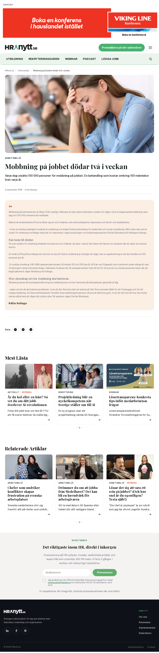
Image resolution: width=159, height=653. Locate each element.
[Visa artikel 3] (81, 427)
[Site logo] (21, 47)
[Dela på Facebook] (15, 329)
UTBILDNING (14, 58)
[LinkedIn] (7, 630)
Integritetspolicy (136, 647)
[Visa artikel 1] (77, 427)
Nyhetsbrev (145, 633)
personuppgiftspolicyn (59, 582)
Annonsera (144, 622)
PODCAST (89, 58)
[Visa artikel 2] (79, 427)
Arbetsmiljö (23, 70)
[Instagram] (25, 630)
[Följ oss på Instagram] (23, 329)
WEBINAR (71, 58)
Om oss (143, 616)
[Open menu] (150, 47)
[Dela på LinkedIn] (31, 329)
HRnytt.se (9, 70)
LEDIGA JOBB (110, 58)
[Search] (150, 59)
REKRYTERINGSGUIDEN (44, 58)
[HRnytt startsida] (28, 611)
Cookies (151, 647)
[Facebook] (16, 630)
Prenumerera (104, 572)
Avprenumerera (147, 627)
